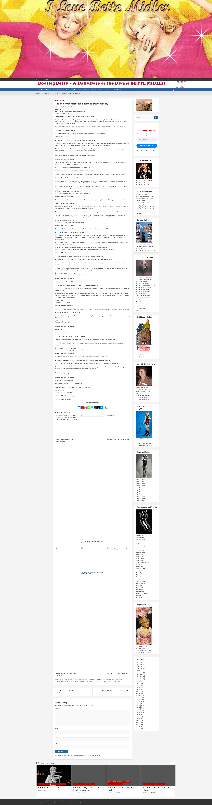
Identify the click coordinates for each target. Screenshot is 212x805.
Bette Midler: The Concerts (143, 289)
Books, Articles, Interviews (143, 295)
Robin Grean (139, 585)
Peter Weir (60, 235)
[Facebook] (79, 406)
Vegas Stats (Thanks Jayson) (144, 652)
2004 (138, 724)
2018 (138, 695)
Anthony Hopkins (75, 681)
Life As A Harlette (140, 568)
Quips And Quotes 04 (141, 485)
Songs (59, 781)
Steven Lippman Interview (143, 395)
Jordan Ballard (139, 560)
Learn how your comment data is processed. (89, 755)
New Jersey (73, 145)
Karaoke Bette (139, 355)
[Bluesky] (101, 406)
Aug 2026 (139, 664)
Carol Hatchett (140, 537)
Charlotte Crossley (141, 539)
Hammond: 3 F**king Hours (143, 389)
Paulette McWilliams (141, 581)
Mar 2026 (139, 675)
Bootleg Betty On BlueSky (142, 200)
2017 (138, 697)
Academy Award (62, 679)
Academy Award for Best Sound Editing (77, 679)
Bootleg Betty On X (141, 213)
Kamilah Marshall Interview (143, 391)
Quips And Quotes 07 (141, 492)
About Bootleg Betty (141, 194)
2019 (138, 693)
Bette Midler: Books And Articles (144, 279)
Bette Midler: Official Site (142, 184)
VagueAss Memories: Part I (143, 397)
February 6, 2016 (59, 107)
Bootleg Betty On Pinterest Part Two (145, 209)
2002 (138, 728)
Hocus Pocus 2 (162, 781)
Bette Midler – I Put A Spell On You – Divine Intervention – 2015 (72, 691)
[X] (95, 406)
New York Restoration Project (144, 443)
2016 (138, 699)
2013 (138, 706)
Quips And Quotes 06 (141, 490)
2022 (138, 687)
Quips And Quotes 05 (141, 488)
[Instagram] (92, 406)
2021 (138, 689)
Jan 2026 (139, 679)
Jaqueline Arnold (140, 552)
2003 (138, 726)
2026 (138, 662)
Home (38, 89)
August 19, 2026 (43, 792)
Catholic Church (86, 121)
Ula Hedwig (139, 597)
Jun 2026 (139, 668)
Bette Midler (88, 681)
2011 (138, 710)
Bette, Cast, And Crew (142, 646)
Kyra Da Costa (139, 566)
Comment (58, 708)
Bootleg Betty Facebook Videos (144, 246)
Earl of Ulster (95, 681)
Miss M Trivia (139, 302)
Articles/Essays (60, 100)
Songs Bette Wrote (141, 308)
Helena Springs (140, 550)
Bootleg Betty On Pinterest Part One (145, 207)
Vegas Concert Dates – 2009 (143, 650)
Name (56, 728)
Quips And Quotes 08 (141, 494)
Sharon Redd (139, 587)
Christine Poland (140, 542)
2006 (138, 720)
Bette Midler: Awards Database (144, 180)
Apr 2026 (139, 673)
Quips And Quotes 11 (141, 500)
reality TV (100, 235)
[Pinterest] (82, 406)
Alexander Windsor (60, 681)
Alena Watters (139, 535)
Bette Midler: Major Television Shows (146, 285)
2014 (138, 704)
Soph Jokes (139, 310)
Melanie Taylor (139, 573)
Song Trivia (139, 306)
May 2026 (140, 670)
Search (156, 118)
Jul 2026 (139, 666)
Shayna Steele (139, 589)
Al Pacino (106, 268)
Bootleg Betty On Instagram (143, 205)
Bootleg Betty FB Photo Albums (144, 198)
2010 (138, 712)
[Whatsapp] (88, 406)
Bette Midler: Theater (141, 293)
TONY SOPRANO (71, 140)
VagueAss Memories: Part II (143, 399)
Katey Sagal (139, 564)
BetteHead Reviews (141, 648)
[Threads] (98, 406)
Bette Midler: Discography (142, 281)
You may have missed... (46, 763)
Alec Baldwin (119, 679)
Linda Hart (138, 571)
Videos (85, 89)
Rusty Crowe (58, 263)
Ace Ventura (92, 679)
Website (57, 743)
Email (56, 736)
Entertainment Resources (142, 298)
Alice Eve (67, 681)
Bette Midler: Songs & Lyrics (143, 287)
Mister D (67, 107)
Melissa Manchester (141, 575)
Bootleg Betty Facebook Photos (144, 196)
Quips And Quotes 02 (141, 481)
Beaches (82, 681)
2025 (138, 681)
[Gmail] (85, 406)
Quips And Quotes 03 (141, 483)
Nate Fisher (96, 215)
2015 (138, 701)
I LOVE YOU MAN (60, 285)
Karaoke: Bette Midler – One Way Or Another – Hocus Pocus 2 (157, 789)
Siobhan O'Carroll (140, 591)
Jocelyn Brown (140, 558)
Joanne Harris (139, 556)
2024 (138, 683)
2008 (138, 716)
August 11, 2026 (113, 792)
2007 (138, 718)
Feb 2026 (139, 677)
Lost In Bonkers (140, 393)
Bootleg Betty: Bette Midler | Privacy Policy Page (68, 802)
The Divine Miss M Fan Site (47, 784)
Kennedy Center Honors (142, 300)
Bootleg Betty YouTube (142, 248)
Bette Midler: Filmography (142, 283)
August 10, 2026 (148, 792)
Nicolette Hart (139, 579)
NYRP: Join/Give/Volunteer (143, 445)
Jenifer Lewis (139, 554)
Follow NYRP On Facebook (143, 439)
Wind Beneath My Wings (114, 681)
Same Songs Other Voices (143, 357)
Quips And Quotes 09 (141, 496)
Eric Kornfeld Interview (142, 387)
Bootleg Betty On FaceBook (143, 203)
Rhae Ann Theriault (141, 583)
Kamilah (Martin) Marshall (142, 562)
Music (79, 89)
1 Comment (73, 107)
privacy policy (152, 150)
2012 (138, 708)
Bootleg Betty (50, 802)
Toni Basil (138, 595)
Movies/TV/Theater (45, 89)
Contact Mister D (117, 89)
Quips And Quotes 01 (141, 479)
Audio (41, 781)
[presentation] (172, 763)
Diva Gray (138, 544)
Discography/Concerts (57, 89)
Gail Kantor (139, 548)
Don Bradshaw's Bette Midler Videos (145, 250)
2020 (138, 691)
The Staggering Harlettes (142, 593)
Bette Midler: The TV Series (143, 244)
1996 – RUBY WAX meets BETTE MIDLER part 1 (115, 691)
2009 (138, 714)
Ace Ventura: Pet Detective (103, 679)
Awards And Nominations (71, 89)
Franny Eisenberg (140, 546)
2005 (138, 722)
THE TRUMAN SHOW (61, 232)
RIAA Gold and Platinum (142, 304)
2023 (138, 685)
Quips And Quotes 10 (141, 498)
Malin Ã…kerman (103, 681)
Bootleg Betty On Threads (143, 211)
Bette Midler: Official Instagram (144, 182)
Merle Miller (139, 577)
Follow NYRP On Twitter (142, 441)
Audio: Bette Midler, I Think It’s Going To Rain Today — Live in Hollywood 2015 (123, 789)
